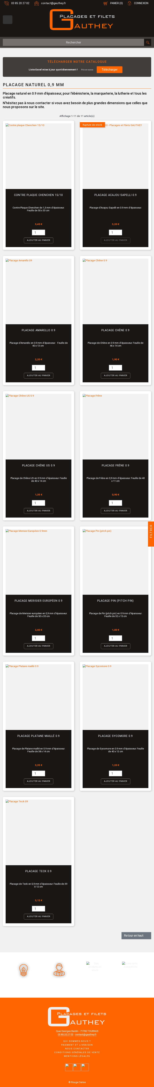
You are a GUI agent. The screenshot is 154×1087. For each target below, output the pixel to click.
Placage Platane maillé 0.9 (38, 736)
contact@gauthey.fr (53, 3)
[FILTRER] (151, 544)
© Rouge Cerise (77, 1082)
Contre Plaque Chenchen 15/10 (38, 195)
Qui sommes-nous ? (77, 1041)
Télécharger (110, 69)
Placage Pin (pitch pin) (115, 600)
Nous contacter (77, 1048)
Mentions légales (77, 1056)
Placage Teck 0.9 (38, 871)
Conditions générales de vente (77, 1052)
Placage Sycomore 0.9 (115, 736)
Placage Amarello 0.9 (38, 330)
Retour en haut (136, 935)
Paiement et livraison (77, 1045)
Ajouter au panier (38, 240)
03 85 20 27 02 (20, 3)
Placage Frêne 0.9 (115, 465)
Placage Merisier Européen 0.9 (39, 600)
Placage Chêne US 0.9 (38, 465)
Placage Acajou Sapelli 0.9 (115, 195)
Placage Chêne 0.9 (115, 330)
